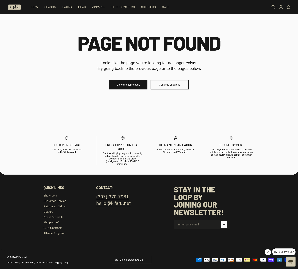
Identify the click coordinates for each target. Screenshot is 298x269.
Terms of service (44, 262)
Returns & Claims (54, 206)
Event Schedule (53, 217)
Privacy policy (28, 262)
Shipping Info (51, 222)
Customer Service (54, 201)
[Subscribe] (224, 224)
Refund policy (13, 262)
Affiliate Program (54, 233)
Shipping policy (61, 262)
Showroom (50, 195)
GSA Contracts (52, 227)
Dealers (48, 211)
